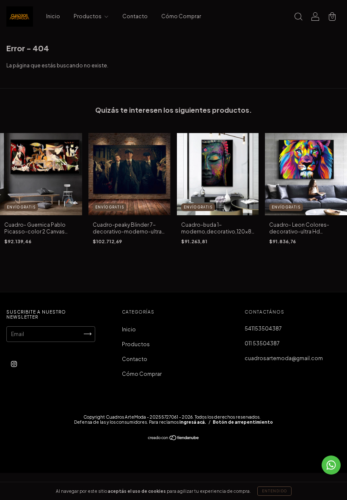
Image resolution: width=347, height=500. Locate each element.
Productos (88, 16)
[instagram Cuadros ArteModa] (14, 364)
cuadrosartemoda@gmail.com (284, 358)
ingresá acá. (192, 422)
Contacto (135, 16)
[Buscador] (298, 17)
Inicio (53, 16)
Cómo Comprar (181, 16)
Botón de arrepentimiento (243, 422)
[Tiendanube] (173, 439)
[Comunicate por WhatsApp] (331, 465)
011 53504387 (262, 343)
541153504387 (263, 328)
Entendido (274, 491)
